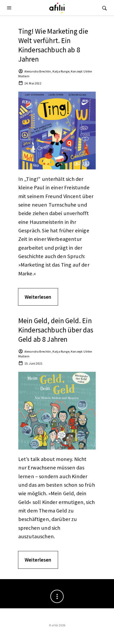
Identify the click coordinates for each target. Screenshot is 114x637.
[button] (10, 8)
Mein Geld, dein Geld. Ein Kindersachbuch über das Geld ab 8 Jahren (56, 330)
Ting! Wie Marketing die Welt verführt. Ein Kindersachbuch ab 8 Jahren (53, 45)
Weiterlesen (38, 297)
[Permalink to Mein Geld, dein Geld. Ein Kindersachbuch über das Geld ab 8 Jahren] (57, 410)
